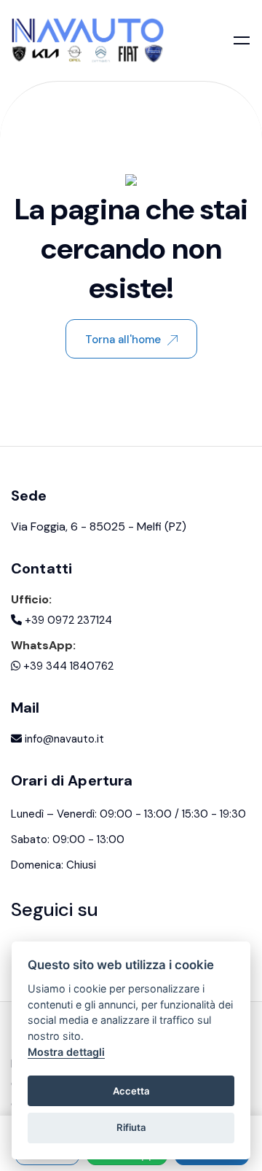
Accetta (131, 1091)
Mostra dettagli (66, 1052)
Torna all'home (123, 339)
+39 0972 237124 (67, 620)
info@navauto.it (63, 739)
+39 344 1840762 (67, 666)
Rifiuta (131, 1127)
